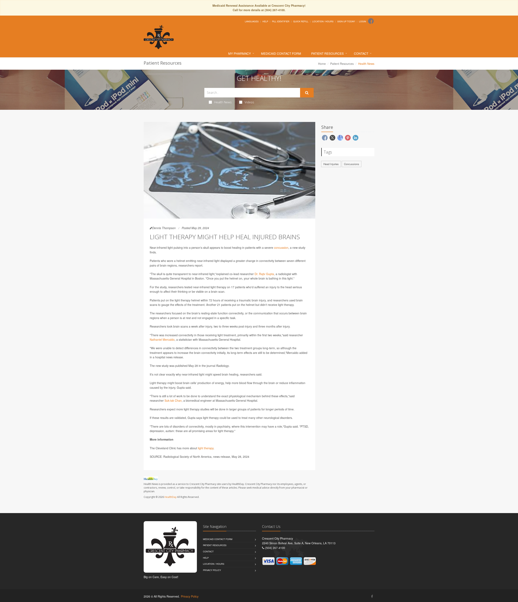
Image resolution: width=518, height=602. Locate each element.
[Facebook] (371, 21)
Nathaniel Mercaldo (162, 339)
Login (362, 21)
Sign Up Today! (346, 21)
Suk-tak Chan (173, 400)
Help (265, 21)
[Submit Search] (307, 93)
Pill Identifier (280, 21)
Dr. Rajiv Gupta (264, 274)
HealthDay (170, 497)
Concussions (351, 164)
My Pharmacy (239, 53)
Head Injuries (331, 164)
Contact (361, 53)
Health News (223, 102)
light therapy (205, 448)
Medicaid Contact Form (281, 53)
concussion (281, 247)
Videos (249, 102)
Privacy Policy (212, 570)
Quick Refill (300, 21)
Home (322, 64)
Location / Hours (322, 21)
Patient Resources (327, 53)
